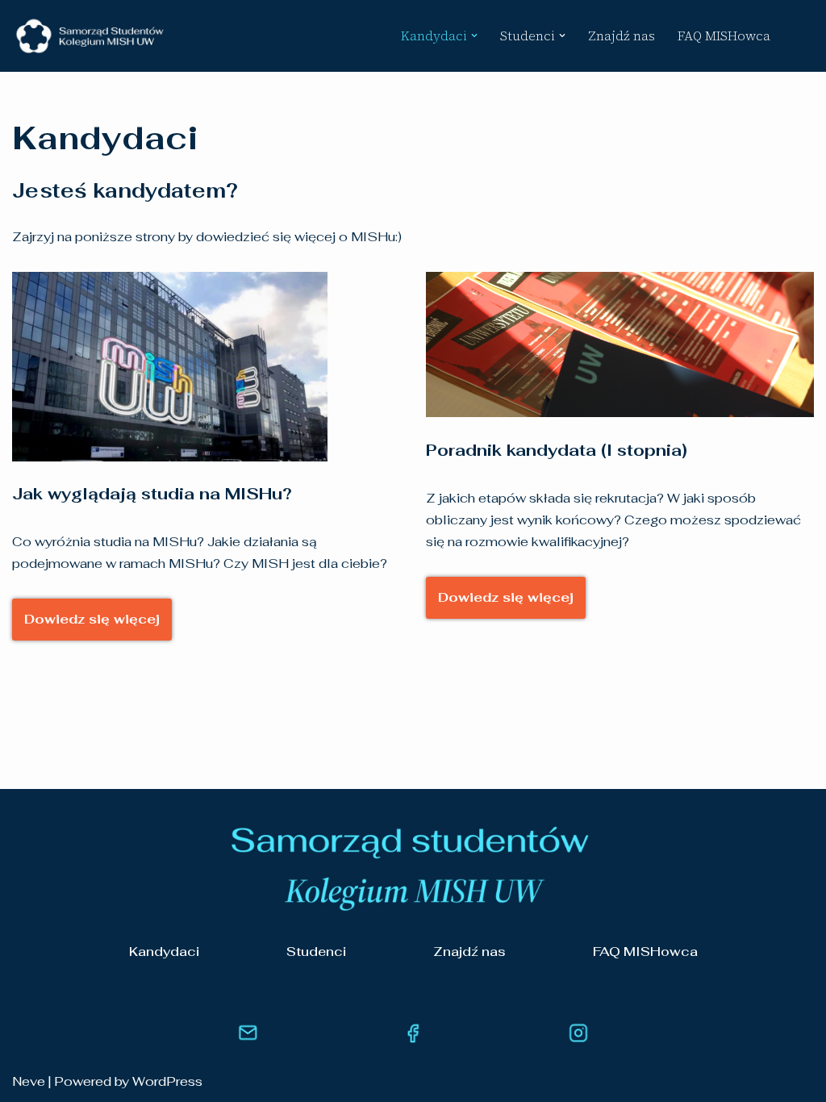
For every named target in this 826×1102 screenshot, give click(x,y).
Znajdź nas (621, 35)
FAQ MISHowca (724, 35)
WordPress (167, 1081)
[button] (474, 35)
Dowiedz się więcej (92, 619)
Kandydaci (164, 951)
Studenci (316, 951)
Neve (28, 1081)
